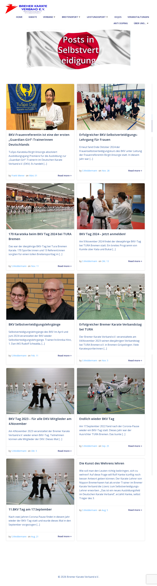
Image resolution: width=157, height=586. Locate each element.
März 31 (33, 175)
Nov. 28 (105, 170)
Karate (33, 17)
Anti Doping (121, 23)
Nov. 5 (105, 360)
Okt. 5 (34, 450)
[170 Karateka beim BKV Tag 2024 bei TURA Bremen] (40, 206)
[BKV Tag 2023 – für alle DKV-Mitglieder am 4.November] (40, 391)
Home (19, 17)
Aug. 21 (34, 536)
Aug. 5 (105, 510)
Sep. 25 (105, 445)
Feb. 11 (34, 355)
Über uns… (140, 23)
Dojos (118, 17)
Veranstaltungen (138, 17)
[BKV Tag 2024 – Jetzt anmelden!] (111, 206)
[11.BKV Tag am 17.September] (40, 481)
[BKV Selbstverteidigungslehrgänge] (40, 296)
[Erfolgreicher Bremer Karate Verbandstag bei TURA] (111, 296)
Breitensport (70, 17)
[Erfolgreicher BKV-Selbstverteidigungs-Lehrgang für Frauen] (111, 106)
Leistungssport (96, 17)
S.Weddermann (89, 170)
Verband (48, 17)
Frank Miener (18, 175)
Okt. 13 (105, 261)
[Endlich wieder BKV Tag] (111, 391)
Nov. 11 (35, 266)
